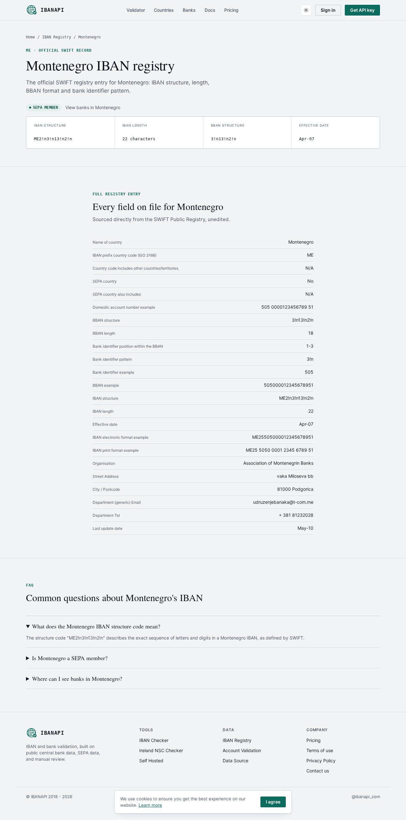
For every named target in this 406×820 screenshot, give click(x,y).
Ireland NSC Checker (161, 750)
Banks (189, 10)
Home (30, 37)
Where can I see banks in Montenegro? (77, 678)
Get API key (362, 10)
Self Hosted (151, 760)
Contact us (317, 770)
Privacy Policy (321, 760)
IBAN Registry (56, 37)
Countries (164, 10)
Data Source (235, 760)
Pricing (231, 10)
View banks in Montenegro (92, 107)
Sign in (328, 10)
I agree (273, 801)
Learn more (150, 805)
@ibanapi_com (366, 796)
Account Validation (242, 750)
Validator (136, 10)
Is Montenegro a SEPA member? (70, 658)
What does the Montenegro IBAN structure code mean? (96, 626)
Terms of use (319, 750)
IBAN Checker (153, 740)
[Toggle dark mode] (306, 10)
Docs (210, 10)
